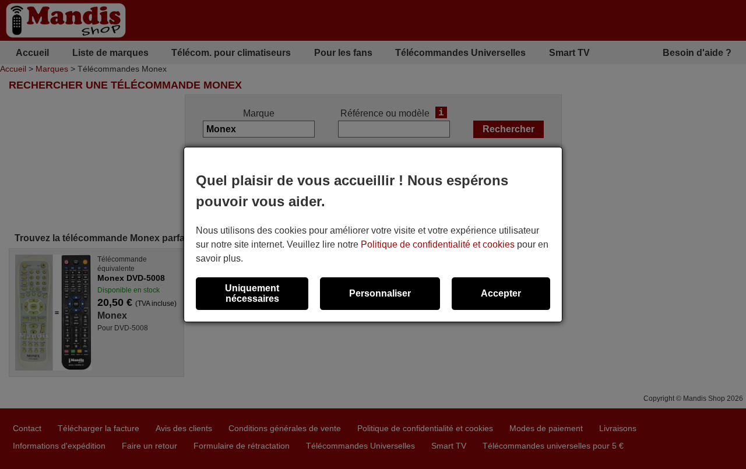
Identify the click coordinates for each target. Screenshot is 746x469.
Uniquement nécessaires (252, 293)
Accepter (501, 293)
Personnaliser (380, 293)
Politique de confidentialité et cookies (438, 244)
